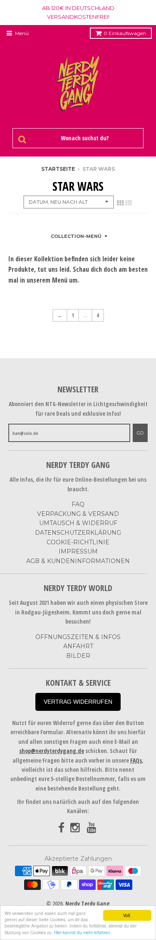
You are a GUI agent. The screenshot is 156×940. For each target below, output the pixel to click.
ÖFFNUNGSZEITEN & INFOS (78, 637)
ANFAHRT (78, 646)
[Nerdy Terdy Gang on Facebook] (61, 828)
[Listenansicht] (128, 202)
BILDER (78, 656)
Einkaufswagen (125, 33)
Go (140, 433)
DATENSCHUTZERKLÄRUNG (78, 532)
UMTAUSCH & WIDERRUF (78, 523)
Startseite (58, 169)
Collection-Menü (76, 236)
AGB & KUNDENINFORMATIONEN (78, 561)
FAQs (136, 760)
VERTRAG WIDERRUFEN (78, 701)
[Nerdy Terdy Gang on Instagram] (75, 828)
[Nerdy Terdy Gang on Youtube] (92, 828)
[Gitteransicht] (120, 202)
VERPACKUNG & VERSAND (78, 514)
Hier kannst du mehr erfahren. (82, 932)
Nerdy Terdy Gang (87, 903)
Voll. (127, 915)
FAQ (78, 504)
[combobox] (83, 138)
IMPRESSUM (78, 551)
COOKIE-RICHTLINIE (78, 542)
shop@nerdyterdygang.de (51, 751)
